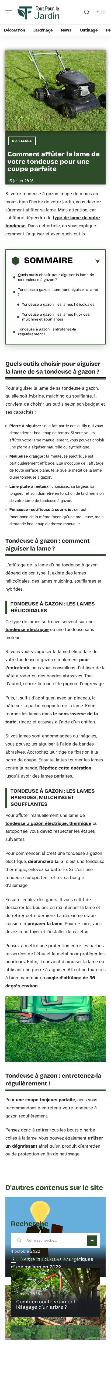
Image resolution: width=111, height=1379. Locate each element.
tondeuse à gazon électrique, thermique (48, 823)
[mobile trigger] (10, 12)
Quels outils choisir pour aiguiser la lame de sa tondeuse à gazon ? (56, 277)
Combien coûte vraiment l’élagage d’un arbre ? (45, 1304)
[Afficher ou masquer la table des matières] (86, 261)
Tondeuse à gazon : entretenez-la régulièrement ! (47, 331)
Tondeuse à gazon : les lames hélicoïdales (58, 304)
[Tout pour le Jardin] (39, 12)
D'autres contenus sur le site (54, 1187)
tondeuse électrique (27, 629)
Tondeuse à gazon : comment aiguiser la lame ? (58, 292)
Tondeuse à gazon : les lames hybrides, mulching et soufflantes (56, 317)
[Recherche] (87, 12)
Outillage (22, 141)
